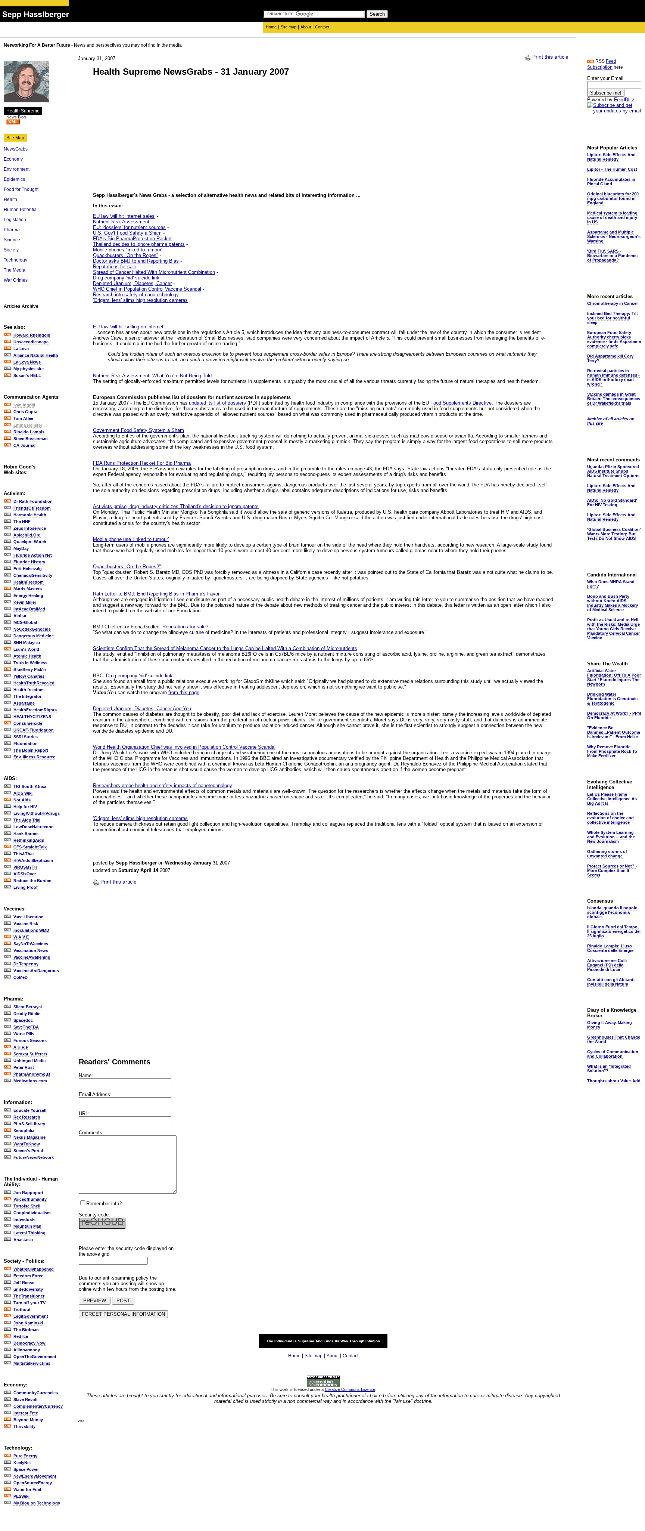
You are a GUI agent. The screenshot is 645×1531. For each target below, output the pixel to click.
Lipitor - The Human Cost (612, 169)
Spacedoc (23, 1020)
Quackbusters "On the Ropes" (125, 255)
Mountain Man (27, 1226)
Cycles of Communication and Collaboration (612, 1053)
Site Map (15, 137)
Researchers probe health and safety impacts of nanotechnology (162, 785)
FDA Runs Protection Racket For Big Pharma (142, 463)
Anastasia (23, 1239)
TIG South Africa (29, 786)
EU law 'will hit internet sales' (124, 216)
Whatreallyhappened (33, 1269)
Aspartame (24, 703)
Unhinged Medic (29, 1060)
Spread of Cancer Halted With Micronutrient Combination (154, 272)
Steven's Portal (28, 1150)
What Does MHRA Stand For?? (611, 583)
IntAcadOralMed (29, 609)
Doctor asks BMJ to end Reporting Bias (136, 261)
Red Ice (20, 1336)
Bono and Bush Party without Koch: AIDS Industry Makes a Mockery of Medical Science (612, 603)
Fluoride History (29, 562)
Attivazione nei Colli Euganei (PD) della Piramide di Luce (607, 965)
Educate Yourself (30, 1110)
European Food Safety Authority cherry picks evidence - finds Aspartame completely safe (614, 339)
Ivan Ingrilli (24, 405)
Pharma (12, 229)
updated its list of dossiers (217, 403)
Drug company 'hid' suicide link (126, 278)
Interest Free (25, 1413)
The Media (14, 270)
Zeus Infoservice (29, 528)
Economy (13, 159)
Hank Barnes (25, 833)
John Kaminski (28, 1323)
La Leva (21, 348)
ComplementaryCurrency (38, 1406)
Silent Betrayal (27, 1007)
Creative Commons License (350, 1389)
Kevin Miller (24, 602)
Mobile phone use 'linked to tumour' (131, 539)
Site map (288, 27)
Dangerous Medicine (33, 636)
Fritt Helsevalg (27, 568)
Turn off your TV (29, 1302)
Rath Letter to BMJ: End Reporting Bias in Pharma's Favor (156, 594)
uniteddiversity (28, 1289)
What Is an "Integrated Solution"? (609, 1068)
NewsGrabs (16, 149)
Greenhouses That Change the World (613, 1039)
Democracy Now (29, 1343)
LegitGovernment (30, 1316)
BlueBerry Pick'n (29, 669)
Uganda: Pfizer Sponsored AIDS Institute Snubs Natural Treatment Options (613, 471)
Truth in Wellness (30, 663)
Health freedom (28, 689)
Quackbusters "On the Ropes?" (127, 566)
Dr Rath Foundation (33, 501)
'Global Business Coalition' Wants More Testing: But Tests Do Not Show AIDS (614, 534)
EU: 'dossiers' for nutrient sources (129, 227)
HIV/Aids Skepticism (33, 860)
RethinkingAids (28, 840)
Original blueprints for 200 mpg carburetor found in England (613, 198)
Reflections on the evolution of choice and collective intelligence (610, 818)
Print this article (550, 57)
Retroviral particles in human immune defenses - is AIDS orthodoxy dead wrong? (613, 377)
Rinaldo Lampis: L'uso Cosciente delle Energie (610, 948)
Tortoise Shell (26, 1206)
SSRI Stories (25, 736)
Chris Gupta (25, 411)
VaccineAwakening (31, 957)
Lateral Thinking (29, 1233)
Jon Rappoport (28, 1192)
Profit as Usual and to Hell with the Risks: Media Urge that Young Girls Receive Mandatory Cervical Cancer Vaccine (613, 629)
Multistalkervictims (31, 1363)
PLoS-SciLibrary (29, 1124)
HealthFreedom (28, 582)
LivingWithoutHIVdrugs (36, 813)
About (305, 27)
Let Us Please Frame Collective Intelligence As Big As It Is (612, 798)
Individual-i (24, 1219)
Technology (15, 260)
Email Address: (95, 1094)
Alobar (20, 615)
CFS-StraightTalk (30, 847)
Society (11, 250)
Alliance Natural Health (35, 355)
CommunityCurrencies (35, 1393)
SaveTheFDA (26, 1027)
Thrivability (24, 1426)
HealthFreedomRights (35, 710)
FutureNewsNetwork (33, 1157)
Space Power (26, 1469)
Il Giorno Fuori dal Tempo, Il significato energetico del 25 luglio (614, 931)
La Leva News (27, 362)
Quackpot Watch (29, 541)
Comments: (91, 1132)
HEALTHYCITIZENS (32, 716)
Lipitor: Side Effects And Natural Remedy (611, 156)
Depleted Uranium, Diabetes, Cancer (132, 283)
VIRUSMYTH (25, 867)
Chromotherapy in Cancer (612, 303)
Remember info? (104, 1203)
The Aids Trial (26, 820)
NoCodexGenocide (32, 629)
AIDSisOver (24, 874)
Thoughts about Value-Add (614, 1081)
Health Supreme (23, 111)
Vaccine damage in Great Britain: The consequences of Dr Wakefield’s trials (613, 398)
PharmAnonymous (31, 1074)
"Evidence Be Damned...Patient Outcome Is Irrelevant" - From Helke (613, 732)
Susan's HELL (27, 375)
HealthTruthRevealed (33, 683)
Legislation (15, 219)
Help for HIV (25, 806)
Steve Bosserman (30, 438)
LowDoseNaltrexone (33, 827)
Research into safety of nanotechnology (136, 294)
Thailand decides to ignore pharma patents (139, 244)
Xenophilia (23, 1130)
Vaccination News (30, 950)
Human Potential (21, 209)
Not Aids (22, 800)
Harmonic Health (29, 515)
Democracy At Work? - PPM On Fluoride (614, 715)
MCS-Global (25, 622)
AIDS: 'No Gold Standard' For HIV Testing (612, 502)
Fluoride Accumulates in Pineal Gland (611, 181)
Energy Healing (28, 595)
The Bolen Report (30, 750)
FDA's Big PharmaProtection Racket (132, 238)
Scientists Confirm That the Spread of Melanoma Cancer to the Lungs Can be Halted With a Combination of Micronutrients (225, 648)
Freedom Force (28, 1276)
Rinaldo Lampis (28, 432)
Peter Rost (23, 1067)
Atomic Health (27, 656)
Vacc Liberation (28, 917)
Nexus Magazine (29, 1137)
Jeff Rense (23, 1282)
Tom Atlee (23, 418)
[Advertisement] (155, 135)
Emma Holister (27, 425)
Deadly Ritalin (27, 1013)
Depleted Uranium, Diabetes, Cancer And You (142, 708)
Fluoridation (25, 743)
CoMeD (20, 977)
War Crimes (16, 280)
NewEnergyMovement (34, 1476)
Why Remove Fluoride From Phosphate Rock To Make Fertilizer (612, 751)
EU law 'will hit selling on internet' (128, 327)
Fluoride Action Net (32, 555)
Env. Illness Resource (34, 757)
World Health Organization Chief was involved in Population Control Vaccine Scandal (184, 747)
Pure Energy (25, 1456)
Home (271, 27)
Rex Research (26, 1117)
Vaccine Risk (25, 923)
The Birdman (26, 1329)
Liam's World (26, 649)
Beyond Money (28, 1419)
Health (10, 199)
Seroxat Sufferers (30, 1054)
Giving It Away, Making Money (609, 1024)
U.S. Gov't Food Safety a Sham (127, 233)
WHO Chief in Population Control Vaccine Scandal (147, 289)
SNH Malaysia (26, 642)
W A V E (21, 937)
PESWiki (21, 1496)
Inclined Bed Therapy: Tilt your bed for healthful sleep (612, 318)
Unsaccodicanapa (31, 342)
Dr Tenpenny (25, 964)
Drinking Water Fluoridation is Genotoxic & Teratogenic (612, 698)
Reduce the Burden (32, 880)
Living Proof (25, 887)
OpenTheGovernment (34, 1356)
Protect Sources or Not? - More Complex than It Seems (612, 870)
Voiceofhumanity (30, 1199)
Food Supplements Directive (461, 403)
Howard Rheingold (31, 335)
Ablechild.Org (27, 535)
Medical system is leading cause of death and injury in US (612, 217)
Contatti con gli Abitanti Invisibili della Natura (611, 981)
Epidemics (14, 179)
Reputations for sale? (185, 627)
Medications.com (30, 1081)
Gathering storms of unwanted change (607, 853)
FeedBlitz (624, 99)
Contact (322, 27)
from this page (183, 692)
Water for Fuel (27, 1489)
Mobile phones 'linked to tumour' (127, 250)
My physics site (28, 368)
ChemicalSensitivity (32, 575)
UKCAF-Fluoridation (33, 730)
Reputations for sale (114, 266)
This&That (23, 853)
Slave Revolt (25, 1399)
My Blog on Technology (36, 1503)
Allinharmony (26, 1350)
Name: (86, 1075)
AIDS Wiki (22, 793)
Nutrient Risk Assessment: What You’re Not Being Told (152, 375)
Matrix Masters (27, 589)
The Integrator (27, 696)
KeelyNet (22, 1462)
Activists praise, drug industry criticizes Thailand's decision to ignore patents (176, 506)
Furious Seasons (30, 1040)
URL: (84, 1113)
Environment (16, 169)
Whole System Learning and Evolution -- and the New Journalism (611, 837)
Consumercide (27, 723)
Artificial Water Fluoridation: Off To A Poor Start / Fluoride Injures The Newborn (614, 677)
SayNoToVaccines (30, 943)
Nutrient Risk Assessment (121, 222)
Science (12, 239)
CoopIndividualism (32, 1212)
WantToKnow (26, 1144)
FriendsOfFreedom (32, 508)
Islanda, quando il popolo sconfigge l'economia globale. (612, 912)
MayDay (21, 548)
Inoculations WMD (31, 930)
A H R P (20, 1047)
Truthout (22, 1309)
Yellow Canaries (28, 676)
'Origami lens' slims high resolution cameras (140, 300)
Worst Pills (23, 1034)
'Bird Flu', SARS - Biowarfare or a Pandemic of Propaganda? (612, 255)
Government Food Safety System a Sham (138, 430)
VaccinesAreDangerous (36, 970)
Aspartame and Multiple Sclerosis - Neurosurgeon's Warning (614, 236)
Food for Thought (21, 189)
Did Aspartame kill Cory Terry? (610, 358)
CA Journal (24, 445)
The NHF (22, 521)
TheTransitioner (28, 1296)
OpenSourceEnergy (32, 1483)
